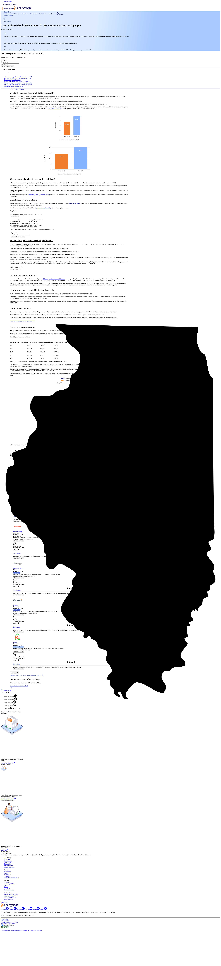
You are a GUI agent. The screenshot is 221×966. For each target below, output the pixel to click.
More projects (42, 13)
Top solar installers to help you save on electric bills (18, 84)
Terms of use (4, 919)
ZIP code (4, 60)
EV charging (33, 13)
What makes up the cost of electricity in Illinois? (17, 81)
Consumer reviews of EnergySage (13, 86)
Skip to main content (6, 1)
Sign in (61, 14)
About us (51, 13)
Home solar (5, 13)
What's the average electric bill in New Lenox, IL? (18, 77)
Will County (7, 21)
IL (4, 18)
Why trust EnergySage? (7, 66)
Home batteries (15, 13)
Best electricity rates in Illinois (12, 80)
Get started (4, 850)
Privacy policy (5, 920)
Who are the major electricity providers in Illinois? (17, 78)
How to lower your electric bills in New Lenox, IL (18, 83)
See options (4, 64)
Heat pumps (24, 13)
